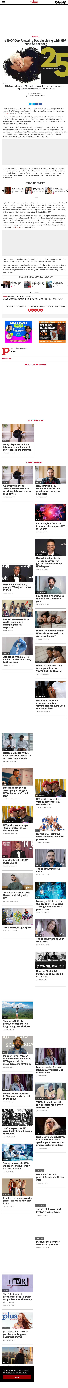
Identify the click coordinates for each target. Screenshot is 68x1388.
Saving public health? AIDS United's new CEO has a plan (50, 598)
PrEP (37, 830)
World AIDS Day (7, 821)
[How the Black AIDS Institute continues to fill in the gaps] (50, 960)
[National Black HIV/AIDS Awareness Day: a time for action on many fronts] (17, 742)
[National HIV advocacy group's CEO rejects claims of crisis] (17, 573)
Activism (13, 299)
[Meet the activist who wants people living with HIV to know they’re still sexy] (17, 777)
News (4, 581)
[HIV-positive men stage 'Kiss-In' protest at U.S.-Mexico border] (17, 814)
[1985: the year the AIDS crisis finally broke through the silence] (17, 1117)
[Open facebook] (59, 2)
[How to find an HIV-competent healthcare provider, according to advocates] (50, 475)
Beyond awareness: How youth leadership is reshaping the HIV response (16, 623)
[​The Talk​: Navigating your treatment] (50, 928)
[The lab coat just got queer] (17, 916)
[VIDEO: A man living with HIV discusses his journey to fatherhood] (50, 1091)
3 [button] (36, 197)
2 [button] (35, 197)
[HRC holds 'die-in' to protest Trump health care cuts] (50, 1163)
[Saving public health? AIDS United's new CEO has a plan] (50, 585)
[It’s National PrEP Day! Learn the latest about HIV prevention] (50, 823)
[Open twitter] (62, 2)
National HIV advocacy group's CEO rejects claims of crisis (17, 587)
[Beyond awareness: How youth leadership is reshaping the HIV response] (17, 608)
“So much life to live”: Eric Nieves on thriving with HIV (16, 895)
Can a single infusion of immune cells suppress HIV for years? (50, 526)
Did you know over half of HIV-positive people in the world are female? (50, 633)
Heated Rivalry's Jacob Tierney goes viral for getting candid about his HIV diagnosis (49, 562)
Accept (17, 1377)
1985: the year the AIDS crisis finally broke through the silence (17, 1131)
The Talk (5, 441)
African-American (8, 749)
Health (5, 784)
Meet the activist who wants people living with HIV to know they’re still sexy (16, 791)
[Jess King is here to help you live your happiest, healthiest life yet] (17, 1320)
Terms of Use (22, 1373)
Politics (38, 1133)
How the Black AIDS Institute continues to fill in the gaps (49, 974)
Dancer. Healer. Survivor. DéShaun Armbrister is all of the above (16, 1096)
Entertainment (24, 299)
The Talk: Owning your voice (48, 870)
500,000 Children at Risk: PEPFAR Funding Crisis (49, 1210)
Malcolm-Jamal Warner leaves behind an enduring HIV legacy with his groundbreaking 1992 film (17, 1060)
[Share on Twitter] (32, 104)
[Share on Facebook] (38, 104)
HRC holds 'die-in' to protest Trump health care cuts (50, 1177)
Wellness (6, 1363)
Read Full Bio (6, 358)
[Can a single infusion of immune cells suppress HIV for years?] (50, 512)
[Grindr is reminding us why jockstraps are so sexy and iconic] (17, 1187)
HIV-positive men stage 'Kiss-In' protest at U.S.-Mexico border (15, 828)
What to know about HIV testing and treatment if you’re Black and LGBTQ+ (49, 668)
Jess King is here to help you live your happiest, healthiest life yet (15, 1334)
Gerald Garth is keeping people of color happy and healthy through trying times (50, 1339)
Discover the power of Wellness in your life (48, 1243)
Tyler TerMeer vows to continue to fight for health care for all (48, 1376)
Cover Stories (40, 1369)
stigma (17, 227)
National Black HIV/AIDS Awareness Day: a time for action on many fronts (17, 756)
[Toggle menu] (3, 2)
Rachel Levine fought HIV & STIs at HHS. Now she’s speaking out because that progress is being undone (50, 1141)
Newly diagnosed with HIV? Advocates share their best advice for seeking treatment (17, 447)
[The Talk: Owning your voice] (50, 858)
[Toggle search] (56, 2)
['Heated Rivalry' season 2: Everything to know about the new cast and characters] (28, 190)
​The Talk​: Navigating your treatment (50, 940)
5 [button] (36, 292)
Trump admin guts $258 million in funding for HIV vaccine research (16, 1166)
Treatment (6, 653)
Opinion (5, 616)
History (5, 1125)
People (35, 37)
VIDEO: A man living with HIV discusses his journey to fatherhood (49, 1105)
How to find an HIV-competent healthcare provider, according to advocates (48, 489)
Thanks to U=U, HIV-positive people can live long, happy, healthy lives (16, 1024)
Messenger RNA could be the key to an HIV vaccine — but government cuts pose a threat (49, 905)
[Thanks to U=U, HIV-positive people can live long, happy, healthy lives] (17, 1010)
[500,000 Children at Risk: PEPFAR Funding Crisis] (50, 1198)
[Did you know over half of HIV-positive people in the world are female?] (50, 619)
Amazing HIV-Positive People (51, 299)
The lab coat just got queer (17, 927)
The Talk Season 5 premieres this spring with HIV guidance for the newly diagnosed (17, 1298)
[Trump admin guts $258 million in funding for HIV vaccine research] (17, 1152)
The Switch (6, 889)
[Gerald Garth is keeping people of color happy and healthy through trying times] (17, 1355)
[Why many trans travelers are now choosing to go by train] (49, 284)
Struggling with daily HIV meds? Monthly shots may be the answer (17, 660)
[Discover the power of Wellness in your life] (50, 1231)
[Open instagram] (64, 2)
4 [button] (37, 197)
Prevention (6, 1159)
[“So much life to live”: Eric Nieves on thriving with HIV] (17, 881)
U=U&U (5, 1017)
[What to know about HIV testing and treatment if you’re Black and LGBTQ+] (50, 654)
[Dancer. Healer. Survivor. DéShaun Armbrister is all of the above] (17, 1082)
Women (35, 299)
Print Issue (6, 1328)
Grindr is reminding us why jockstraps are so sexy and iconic (17, 1201)
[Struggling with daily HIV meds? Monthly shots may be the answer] (17, 646)
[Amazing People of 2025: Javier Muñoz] (17, 849)
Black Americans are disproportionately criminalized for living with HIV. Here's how (50, 704)
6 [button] (37, 292)
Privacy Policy (10, 1373)
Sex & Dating (6, 1194)
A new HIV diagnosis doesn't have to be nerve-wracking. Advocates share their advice (17, 489)
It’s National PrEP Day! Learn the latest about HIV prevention (50, 837)
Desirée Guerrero (36, 93)
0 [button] (30, 292)
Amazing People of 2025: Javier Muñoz (16, 861)
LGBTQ (5, 113)
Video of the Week (41, 1098)
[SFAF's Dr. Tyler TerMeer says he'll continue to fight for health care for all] (50, 1362)
